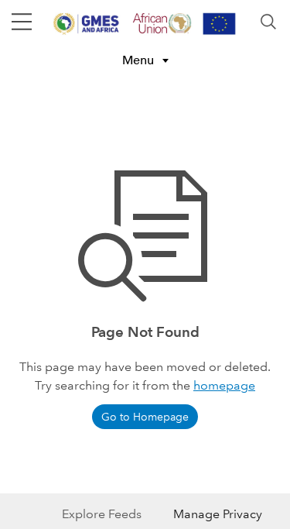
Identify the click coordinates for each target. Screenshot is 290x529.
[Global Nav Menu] (22, 22)
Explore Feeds (102, 514)
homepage (224, 385)
